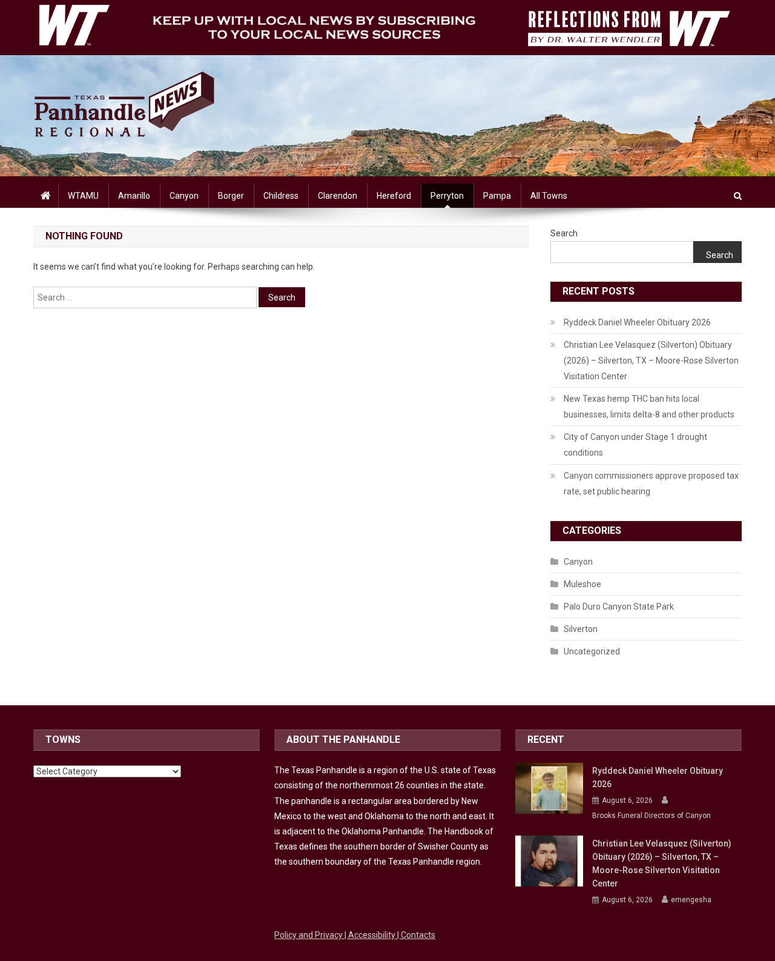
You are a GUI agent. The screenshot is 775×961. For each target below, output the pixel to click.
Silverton (581, 629)
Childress (280, 196)
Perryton (447, 196)
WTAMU (83, 196)
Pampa (497, 196)
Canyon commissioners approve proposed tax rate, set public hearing (651, 483)
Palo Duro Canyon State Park (619, 606)
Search (564, 233)
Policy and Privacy (309, 935)
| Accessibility (371, 935)
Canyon (184, 196)
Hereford (394, 196)
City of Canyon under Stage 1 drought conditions (635, 444)
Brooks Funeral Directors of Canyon (651, 815)
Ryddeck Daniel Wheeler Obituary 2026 (637, 322)
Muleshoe (582, 584)
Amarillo (134, 196)
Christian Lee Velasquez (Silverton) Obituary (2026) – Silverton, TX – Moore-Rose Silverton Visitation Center (651, 360)
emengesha (691, 900)
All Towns (548, 196)
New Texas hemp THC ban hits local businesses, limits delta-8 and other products (649, 406)
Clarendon (337, 196)
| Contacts (416, 935)
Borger (231, 196)
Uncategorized (592, 651)
